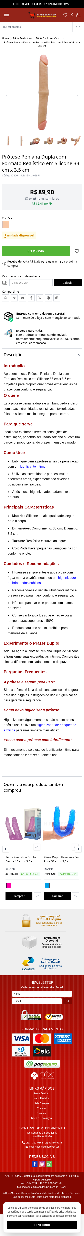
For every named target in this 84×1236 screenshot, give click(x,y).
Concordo (42, 1225)
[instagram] (42, 1164)
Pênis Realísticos (22, 38)
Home (5, 38)
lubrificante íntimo (32, 466)
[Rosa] (9, 885)
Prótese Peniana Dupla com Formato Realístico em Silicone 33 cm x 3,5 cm (42, 44)
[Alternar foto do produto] (37, 847)
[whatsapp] (49, 1164)
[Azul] (47, 885)
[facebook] (35, 1164)
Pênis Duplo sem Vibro (48, 38)
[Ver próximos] (77, 849)
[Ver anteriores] (6, 849)
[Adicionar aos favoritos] (37, 896)
